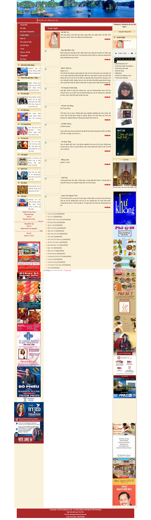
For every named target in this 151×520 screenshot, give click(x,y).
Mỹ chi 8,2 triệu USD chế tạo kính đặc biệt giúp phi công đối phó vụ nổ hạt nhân (34, 146)
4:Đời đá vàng (119, 71)
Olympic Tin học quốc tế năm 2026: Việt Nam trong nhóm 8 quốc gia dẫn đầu (34, 204)
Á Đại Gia (51, 259)
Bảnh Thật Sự (66, 68)
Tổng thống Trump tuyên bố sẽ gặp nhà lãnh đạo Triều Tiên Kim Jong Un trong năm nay (34, 101)
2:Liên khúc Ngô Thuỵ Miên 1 (124, 66)
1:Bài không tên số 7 (121, 64)
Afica (49, 268)
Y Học (22, 49)
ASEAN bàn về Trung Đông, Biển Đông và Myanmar (34, 71)
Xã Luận (23, 28)
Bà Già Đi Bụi (52, 222)
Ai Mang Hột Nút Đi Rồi (55, 256)
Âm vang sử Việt (25, 42)
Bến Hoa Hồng (52, 228)
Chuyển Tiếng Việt (125, 32)
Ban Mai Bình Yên (67, 50)
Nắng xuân (65, 160)
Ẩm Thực (23, 59)
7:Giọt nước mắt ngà (121, 78)
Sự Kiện (125, 160)
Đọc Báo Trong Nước (27, 32)
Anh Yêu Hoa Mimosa (55, 239)
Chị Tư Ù (50, 217)
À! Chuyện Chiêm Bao (69, 88)
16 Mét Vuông (66, 124)
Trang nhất (23, 25)
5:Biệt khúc (118, 73)
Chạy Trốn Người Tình (69, 196)
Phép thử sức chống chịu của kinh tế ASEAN (52, 20)
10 (61, 270)
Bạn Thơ (50, 248)
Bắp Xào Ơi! (51, 231)
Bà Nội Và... (65, 32)
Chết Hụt (64, 178)
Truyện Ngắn (24, 35)
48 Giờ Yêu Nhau (67, 106)
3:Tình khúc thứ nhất (121, 68)
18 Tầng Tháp (66, 142)
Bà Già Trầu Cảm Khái (55, 219)
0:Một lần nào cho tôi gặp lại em (124, 60)
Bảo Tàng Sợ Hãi (53, 234)
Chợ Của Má (52, 214)
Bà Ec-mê (51, 225)
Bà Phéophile (52, 254)
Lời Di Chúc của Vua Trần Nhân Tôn (125, 187)
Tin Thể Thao (24, 45)
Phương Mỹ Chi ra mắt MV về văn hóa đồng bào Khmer (34, 188)
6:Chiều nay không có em (123, 75)
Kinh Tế (22, 38)
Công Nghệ (24, 56)
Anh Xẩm (51, 236)
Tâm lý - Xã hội (25, 52)
